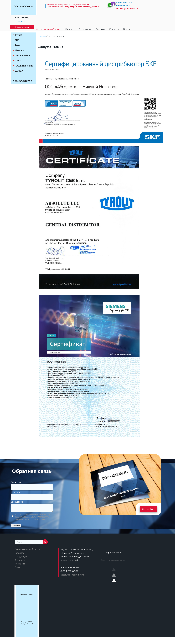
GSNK (18, 60)
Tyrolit (18, 35)
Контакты (114, 29)
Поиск (126, 29)
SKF (17, 40)
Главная (42, 36)
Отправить (16, 525)
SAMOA (19, 71)
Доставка (100, 29)
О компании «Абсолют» (48, 29)
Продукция (85, 29)
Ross (17, 45)
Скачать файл (148, 509)
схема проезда (69, 560)
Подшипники (22, 55)
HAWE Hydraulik (24, 66)
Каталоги (70, 29)
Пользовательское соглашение (113, 560)
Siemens (19, 50)
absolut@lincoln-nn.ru (127, 8)
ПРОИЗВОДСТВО (22, 81)
